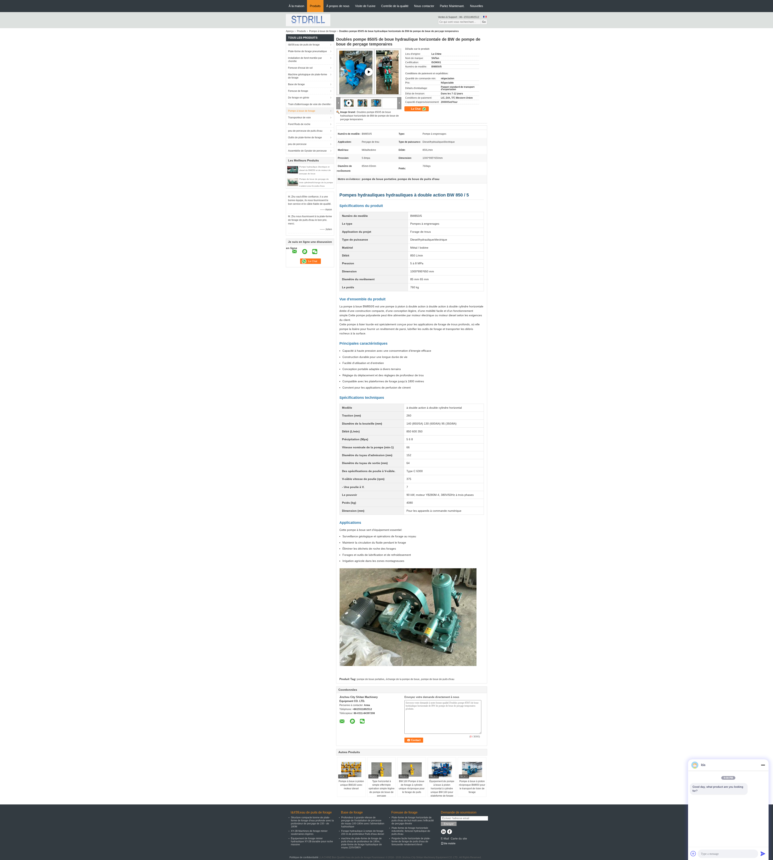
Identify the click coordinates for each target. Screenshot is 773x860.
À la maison (296, 6)
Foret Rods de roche (299, 124)
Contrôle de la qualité (394, 6)
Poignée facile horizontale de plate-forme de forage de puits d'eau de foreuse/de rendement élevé (411, 841)
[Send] (763, 853)
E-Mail (445, 838)
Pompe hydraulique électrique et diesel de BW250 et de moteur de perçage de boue (315, 170)
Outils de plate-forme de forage (305, 137)
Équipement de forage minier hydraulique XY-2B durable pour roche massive (312, 841)
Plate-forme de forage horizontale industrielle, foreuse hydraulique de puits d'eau (411, 831)
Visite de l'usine (365, 6)
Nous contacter (424, 6)
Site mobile (449, 843)
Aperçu (290, 31)
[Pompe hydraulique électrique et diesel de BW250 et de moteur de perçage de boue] (292, 169)
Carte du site (459, 838)
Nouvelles (476, 6)
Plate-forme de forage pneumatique (307, 51)
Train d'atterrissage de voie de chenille (309, 104)
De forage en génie (298, 97)
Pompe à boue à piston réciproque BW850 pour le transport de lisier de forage (472, 787)
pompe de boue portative (370, 679)
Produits (315, 6)
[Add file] (693, 853)
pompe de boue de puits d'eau (437, 679)
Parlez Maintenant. (452, 5)
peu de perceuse (297, 144)
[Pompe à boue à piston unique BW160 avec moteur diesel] (351, 769)
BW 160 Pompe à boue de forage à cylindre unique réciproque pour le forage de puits (412, 787)
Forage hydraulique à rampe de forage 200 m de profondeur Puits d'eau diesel (362, 832)
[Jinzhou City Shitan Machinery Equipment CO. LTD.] (308, 20)
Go (484, 21)
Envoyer (449, 823)
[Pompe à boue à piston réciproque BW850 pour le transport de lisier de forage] (472, 769)
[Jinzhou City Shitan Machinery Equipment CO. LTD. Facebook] (449, 832)
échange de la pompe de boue (403, 679)
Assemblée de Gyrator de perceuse (307, 150)
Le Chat (416, 108)
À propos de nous (337, 6)
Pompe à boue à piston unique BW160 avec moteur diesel (351, 785)
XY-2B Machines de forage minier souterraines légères (309, 832)
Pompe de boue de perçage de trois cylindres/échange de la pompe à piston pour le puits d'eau (316, 182)
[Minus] (763, 765)
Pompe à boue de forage (322, 31)
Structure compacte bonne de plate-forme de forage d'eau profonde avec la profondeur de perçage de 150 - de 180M (312, 822)
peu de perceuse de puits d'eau (305, 130)
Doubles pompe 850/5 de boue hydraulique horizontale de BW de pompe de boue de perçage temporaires (369, 116)
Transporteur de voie (299, 117)
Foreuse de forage (298, 91)
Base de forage (296, 84)
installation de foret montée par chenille (305, 60)
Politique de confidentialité (303, 857)
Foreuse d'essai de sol (300, 67)
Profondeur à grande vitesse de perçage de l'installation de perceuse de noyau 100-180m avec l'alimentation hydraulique (362, 822)
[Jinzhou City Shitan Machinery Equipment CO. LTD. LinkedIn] (443, 832)
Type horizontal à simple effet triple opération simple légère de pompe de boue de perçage (382, 788)
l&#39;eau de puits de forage (304, 44)
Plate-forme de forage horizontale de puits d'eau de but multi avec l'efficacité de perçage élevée (413, 820)
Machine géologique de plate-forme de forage (307, 76)
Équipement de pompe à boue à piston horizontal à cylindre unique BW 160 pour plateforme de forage (441, 788)
